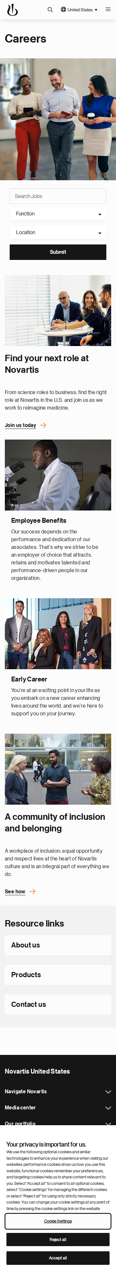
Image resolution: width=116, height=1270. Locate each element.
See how (15, 891)
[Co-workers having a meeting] (58, 310)
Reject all (58, 1239)
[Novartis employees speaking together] (58, 769)
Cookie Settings (58, 1221)
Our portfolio (108, 1124)
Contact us (28, 1004)
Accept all (58, 1258)
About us (25, 945)
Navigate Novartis (108, 1092)
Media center (108, 1108)
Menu (108, 9)
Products (26, 974)
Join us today (20, 425)
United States (80, 9)
